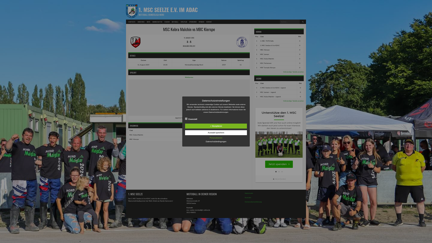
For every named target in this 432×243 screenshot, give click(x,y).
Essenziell (192, 119)
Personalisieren (216, 138)
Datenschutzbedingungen (216, 142)
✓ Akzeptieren (216, 126)
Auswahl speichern (216, 133)
